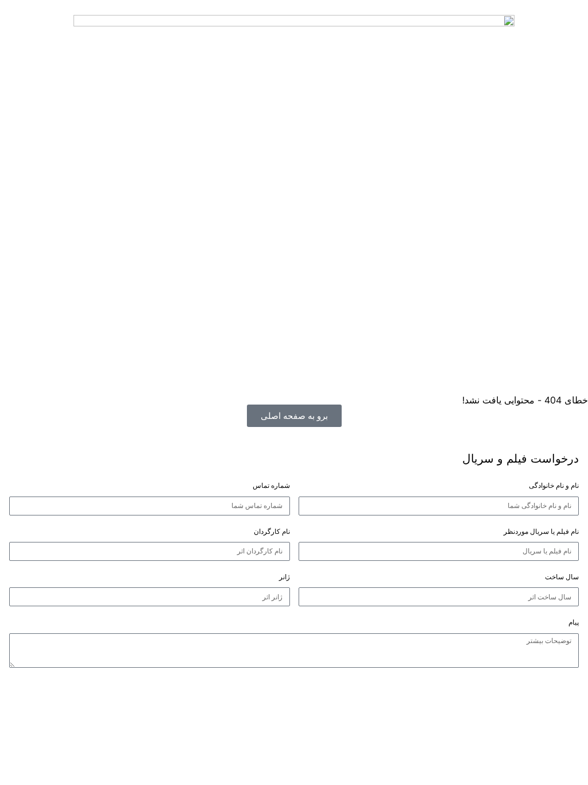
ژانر (284, 577)
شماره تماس (271, 486)
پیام (573, 622)
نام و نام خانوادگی (554, 486)
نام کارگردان (272, 532)
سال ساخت (562, 577)
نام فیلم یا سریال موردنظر (541, 532)
